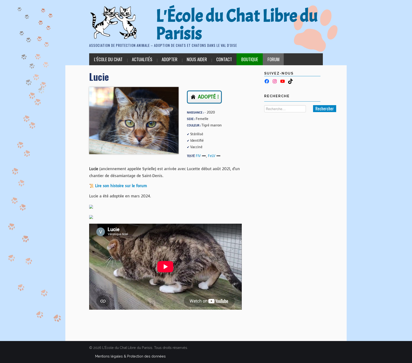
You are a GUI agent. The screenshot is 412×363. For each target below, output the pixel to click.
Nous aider (197, 59)
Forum (273, 59)
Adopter (169, 59)
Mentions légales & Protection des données (130, 356)
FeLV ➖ (214, 155)
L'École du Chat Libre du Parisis (237, 25)
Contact (224, 59)
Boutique (249, 59)
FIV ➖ (201, 155)
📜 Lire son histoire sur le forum (118, 185)
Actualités (142, 59)
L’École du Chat (108, 59)
